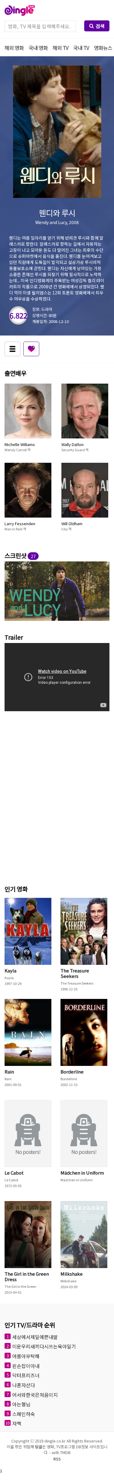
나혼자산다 (23, 1385)
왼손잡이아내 (26, 1365)
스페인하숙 (23, 1413)
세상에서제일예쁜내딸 (35, 1336)
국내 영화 (38, 47)
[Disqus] (57, 796)
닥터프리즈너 (26, 1375)
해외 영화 (14, 47)
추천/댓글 (31, 349)
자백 (16, 1423)
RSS (57, 1459)
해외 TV (60, 47)
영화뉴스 (103, 47)
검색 (100, 26)
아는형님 (21, 1404)
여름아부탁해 (26, 1356)
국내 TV (81, 47)
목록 (12, 349)
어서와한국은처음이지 (35, 1394)
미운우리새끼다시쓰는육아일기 (44, 1346)
